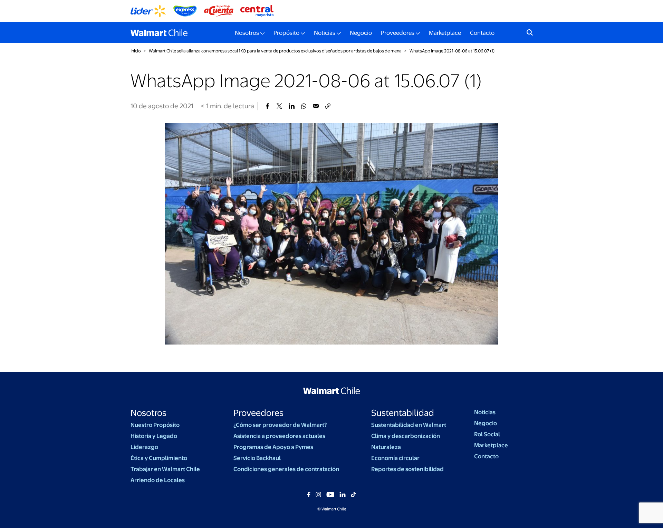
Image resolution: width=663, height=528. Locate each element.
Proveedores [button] (397, 32)
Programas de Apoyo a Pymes (273, 447)
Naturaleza (386, 447)
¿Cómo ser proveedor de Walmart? (280, 424)
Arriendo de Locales (158, 480)
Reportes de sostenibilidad (407, 469)
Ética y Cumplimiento (159, 458)
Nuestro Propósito (155, 424)
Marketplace (445, 32)
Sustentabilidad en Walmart (408, 424)
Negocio (361, 32)
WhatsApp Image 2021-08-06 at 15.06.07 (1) (452, 50)
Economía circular (395, 458)
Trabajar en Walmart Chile (165, 469)
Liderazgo (144, 447)
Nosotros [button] (247, 32)
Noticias (485, 412)
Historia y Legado (154, 435)
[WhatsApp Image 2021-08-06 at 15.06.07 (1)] (267, 106)
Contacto (482, 32)
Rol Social (487, 434)
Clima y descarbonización (405, 435)
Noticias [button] (324, 32)
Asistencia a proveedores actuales (279, 435)
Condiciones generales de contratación (286, 469)
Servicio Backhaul (257, 458)
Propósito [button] (286, 32)
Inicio (136, 50)
